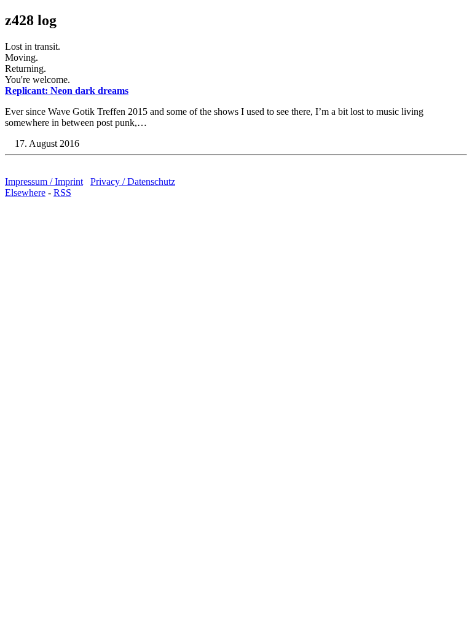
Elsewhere (25, 192)
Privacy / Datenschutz (132, 181)
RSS (62, 192)
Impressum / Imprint (44, 181)
